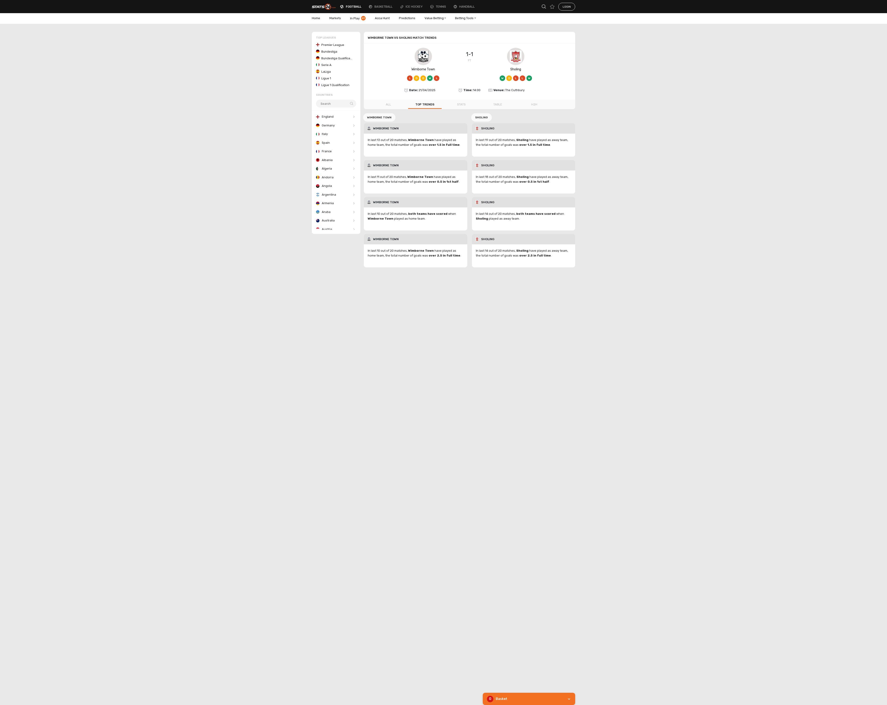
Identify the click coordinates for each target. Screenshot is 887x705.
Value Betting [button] (434, 18)
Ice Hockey (414, 6)
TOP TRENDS (424, 104)
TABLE (497, 104)
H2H (534, 104)
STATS (461, 104)
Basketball (383, 6)
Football (353, 6)
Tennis (441, 6)
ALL (388, 104)
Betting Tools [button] (464, 18)
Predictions (407, 18)
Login (567, 6)
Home (316, 18)
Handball (467, 6)
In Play (357, 18)
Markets (335, 18)
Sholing (515, 69)
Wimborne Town (423, 69)
